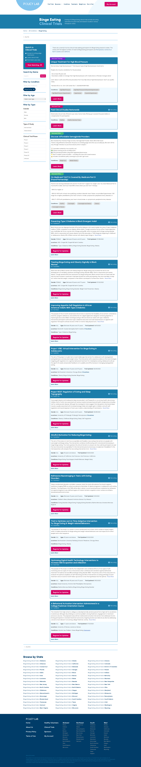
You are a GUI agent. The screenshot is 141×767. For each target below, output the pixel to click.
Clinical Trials (49, 727)
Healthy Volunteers (51, 723)
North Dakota (66, 741)
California (67, 51)
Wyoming (106, 749)
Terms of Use (31, 736)
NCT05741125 (55, 310)
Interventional (27, 127)
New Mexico (107, 741)
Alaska (106, 725)
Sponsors (47, 732)
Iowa (64, 729)
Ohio (64, 743)
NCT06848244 (55, 223)
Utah (105, 745)
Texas (91, 751)
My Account (111, 4)
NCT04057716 (55, 396)
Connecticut (108, 49)
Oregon (106, 743)
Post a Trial (90, 4)
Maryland (93, 739)
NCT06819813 (55, 353)
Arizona (106, 727)
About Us (29, 727)
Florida (92, 731)
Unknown (26, 158)
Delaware (92, 729)
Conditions (67, 4)
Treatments (74, 4)
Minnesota (66, 735)
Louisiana (92, 737)
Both (25, 118)
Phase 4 (26, 149)
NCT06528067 (55, 437)
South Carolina (94, 747)
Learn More (57, 99)
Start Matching (34, 65)
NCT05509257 (55, 480)
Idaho (105, 735)
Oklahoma (93, 745)
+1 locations (87, 329)
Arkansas (92, 727)
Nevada (106, 739)
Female (26, 115)
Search (43, 76)
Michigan (65, 733)
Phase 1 (26, 140)
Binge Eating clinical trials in (34, 661)
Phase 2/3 (26, 155)
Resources (58, 4)
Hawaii (106, 733)
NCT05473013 (55, 565)
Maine (78, 727)
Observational (27, 130)
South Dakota (66, 745)
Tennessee (93, 749)
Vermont (78, 741)
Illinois (64, 725)
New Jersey (79, 733)
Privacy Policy (31, 732)
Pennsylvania (100, 49)
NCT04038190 (55, 608)
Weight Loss (82, 4)
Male (25, 112)
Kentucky (92, 735)
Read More (98, 235)
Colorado (106, 731)
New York (79, 735)
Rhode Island (80, 739)
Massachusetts (80, 729)
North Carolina (56, 51)
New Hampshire (80, 731)
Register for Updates (60, 251)
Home (28, 723)
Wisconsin (65, 747)
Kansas (65, 731)
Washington (107, 747)
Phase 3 (26, 146)
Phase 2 (26, 143)
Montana (106, 737)
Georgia (92, 733)
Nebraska (65, 739)
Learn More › (55, 254)
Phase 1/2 (26, 152)
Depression (87, 630)
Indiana (65, 727)
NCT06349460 (55, 525)
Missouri (65, 737)
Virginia (92, 753)
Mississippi (93, 741)
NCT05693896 (55, 266)
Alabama (92, 725)
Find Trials (51, 4)
